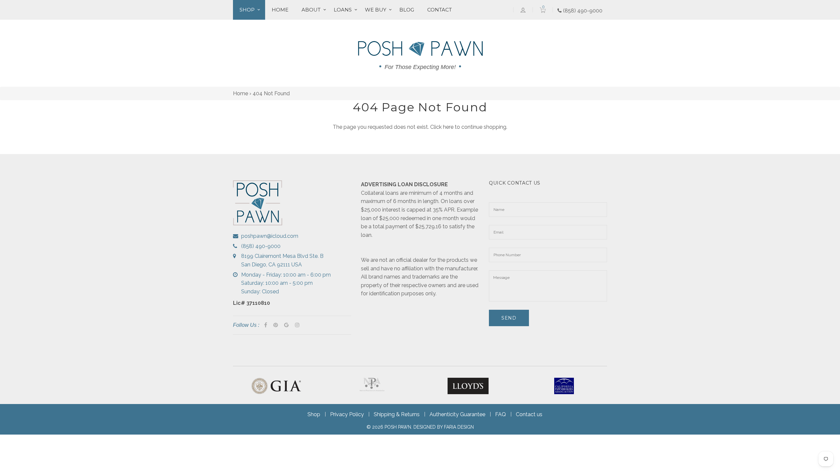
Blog (406, 10)
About (311, 10)
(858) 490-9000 (582, 11)
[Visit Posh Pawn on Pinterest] (275, 325)
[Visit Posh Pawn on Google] (286, 325)
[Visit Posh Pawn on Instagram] (297, 325)
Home (280, 10)
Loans (343, 10)
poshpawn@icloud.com (269, 236)
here (448, 127)
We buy (375, 10)
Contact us (529, 414)
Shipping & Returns (397, 414)
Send (508, 318)
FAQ (500, 414)
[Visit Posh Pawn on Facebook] (265, 325)
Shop (247, 10)
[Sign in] (523, 10)
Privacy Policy (347, 414)
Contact (439, 10)
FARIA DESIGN (459, 427)
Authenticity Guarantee (457, 414)
